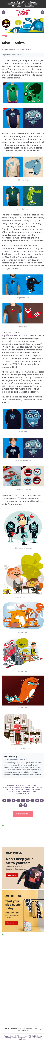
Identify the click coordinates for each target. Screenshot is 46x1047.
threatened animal (23, 794)
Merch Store (17, 6)
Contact (13, 1036)
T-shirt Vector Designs (26, 2)
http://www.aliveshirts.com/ (15, 335)
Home (12, 2)
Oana (6, 49)
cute (33, 787)
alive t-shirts (33, 785)
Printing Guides (11, 1038)
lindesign (19, 789)
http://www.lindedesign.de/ (26, 498)
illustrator (9, 789)
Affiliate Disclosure (35, 1036)
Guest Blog (29, 6)
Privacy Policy (22, 1036)
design (39, 787)
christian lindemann (22, 787)
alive (24, 785)
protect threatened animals (19, 792)
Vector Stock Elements (16, 4)
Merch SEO (23, 1039)
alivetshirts (8, 787)
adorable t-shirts (14, 785)
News (4, 36)
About (6, 1036)
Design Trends (23, 1038)
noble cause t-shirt (32, 789)
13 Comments (27, 49)
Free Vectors (33, 4)
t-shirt (34, 792)
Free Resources (35, 1038)
